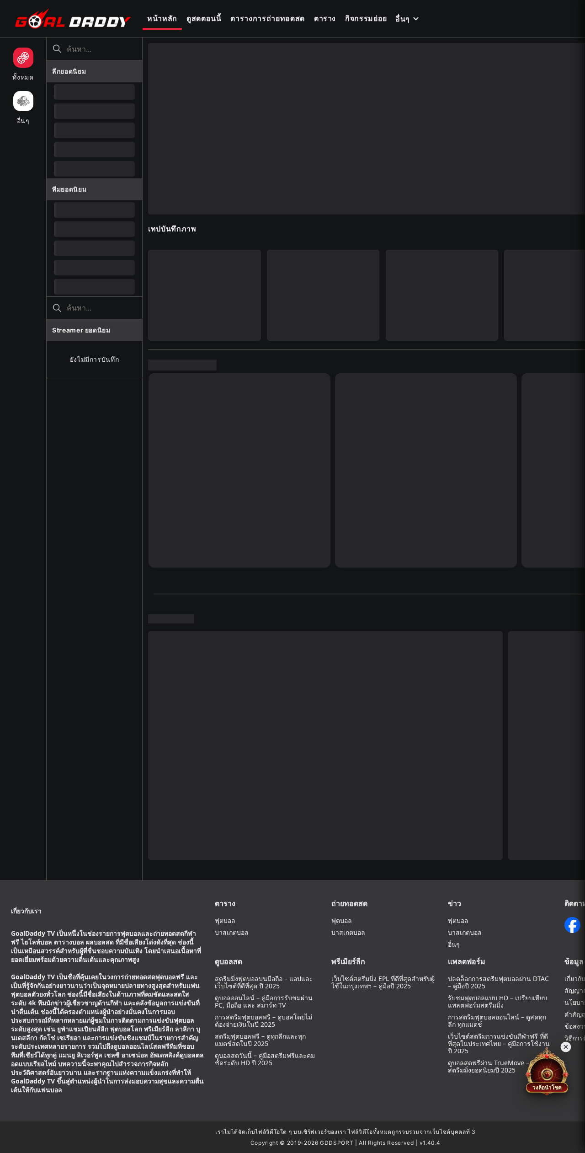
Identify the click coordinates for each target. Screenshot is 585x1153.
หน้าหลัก (162, 18)
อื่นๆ (402, 18)
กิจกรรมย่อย (366, 18)
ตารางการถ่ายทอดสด (267, 18)
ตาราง (325, 18)
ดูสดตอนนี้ (204, 18)
